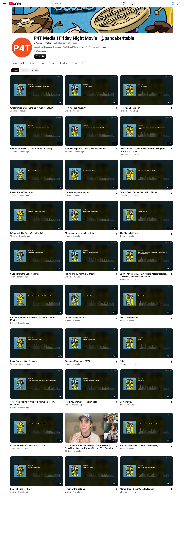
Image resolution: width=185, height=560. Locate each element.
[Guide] (4, 3)
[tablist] (92, 63)
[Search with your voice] (132, 3)
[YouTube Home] (15, 3)
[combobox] (87, 3)
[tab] (15, 63)
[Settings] (166, 3)
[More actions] (61, 108)
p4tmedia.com (42, 51)
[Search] (124, 3)
